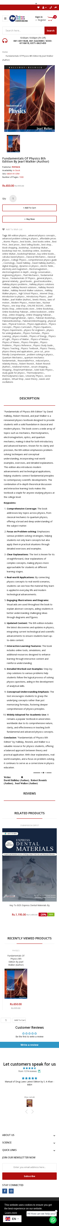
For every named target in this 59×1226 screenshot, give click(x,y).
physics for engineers (34, 330)
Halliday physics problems (14, 284)
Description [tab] (29, 398)
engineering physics (11, 275)
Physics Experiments (12, 330)
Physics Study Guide (43, 345)
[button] (27, 1111)
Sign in (39, 16)
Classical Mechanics (36, 256)
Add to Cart (30, 207)
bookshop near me (11, 250)
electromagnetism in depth (15, 272)
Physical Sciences (16, 323)
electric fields (46, 265)
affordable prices (48, 238)
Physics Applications (37, 323)
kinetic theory (39, 299)
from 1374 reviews (27, 1071)
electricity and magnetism (14, 269)
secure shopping (39, 366)
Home (5, 52)
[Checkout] (56, 7)
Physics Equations (42, 327)
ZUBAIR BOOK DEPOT (29, 825)
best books (25, 241)
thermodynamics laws (13, 375)
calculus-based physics (13, 256)
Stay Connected (12, 1185)
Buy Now (30, 219)
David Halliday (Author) (43, 262)
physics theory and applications (17, 351)
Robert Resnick (26, 363)
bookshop (24, 247)
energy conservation (40, 272)
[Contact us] (53, 1220)
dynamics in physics (29, 265)
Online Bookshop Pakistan (15, 311)
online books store (25, 308)
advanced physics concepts (41, 235)
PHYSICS (16, 167)
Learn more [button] (11, 1212)
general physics (44, 278)
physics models (20, 336)
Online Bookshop (44, 308)
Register (42, 19)
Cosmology (9, 262)
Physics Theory (47, 348)
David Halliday (23, 262)
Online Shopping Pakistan (38, 314)
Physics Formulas (31, 333)
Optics (31, 317)
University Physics (34, 375)
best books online (41, 241)
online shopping (16, 314)
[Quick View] (41, 871)
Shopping (6, 369)
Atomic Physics (10, 241)
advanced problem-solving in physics (20, 238)
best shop (46, 244)
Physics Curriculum (22, 327)
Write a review (29, 1045)
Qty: (4, 198)
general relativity (10, 281)
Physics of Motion (39, 339)
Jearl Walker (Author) (21, 299)
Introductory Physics (36, 296)
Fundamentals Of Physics (22, 278)
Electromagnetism (38, 269)
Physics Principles (29, 342)
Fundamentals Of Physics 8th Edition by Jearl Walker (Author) (15, 960)
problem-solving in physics (40, 354)
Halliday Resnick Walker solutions (27, 290)
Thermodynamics (35, 372)
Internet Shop (46, 293)
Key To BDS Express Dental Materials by (30, 905)
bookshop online (31, 250)
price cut (39, 351)
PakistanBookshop (11, 320)
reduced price (42, 360)
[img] (29, 1068)
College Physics (18, 259)
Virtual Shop (17, 378)
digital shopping (10, 265)
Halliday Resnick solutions (23, 287)
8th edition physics (17, 235)
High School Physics (28, 293)
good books (26, 281)
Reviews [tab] (29, 793)
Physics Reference (22, 345)
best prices (14, 244)
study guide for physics (13, 372)
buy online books (45, 253)
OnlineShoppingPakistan (14, 317)
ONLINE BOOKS (35, 305)
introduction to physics (13, 296)
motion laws (35, 302)
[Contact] (51, 7)
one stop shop (18, 305)
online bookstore (38, 311)
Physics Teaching (10, 348)
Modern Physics (19, 302)
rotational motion (20, 366)
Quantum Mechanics (12, 357)
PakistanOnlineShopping (34, 320)
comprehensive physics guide (42, 259)
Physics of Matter (20, 339)
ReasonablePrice (26, 360)
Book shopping (9, 247)
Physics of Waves (10, 342)
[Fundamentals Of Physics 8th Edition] (13, 143)
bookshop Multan (39, 247)
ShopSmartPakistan (22, 369)
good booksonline (42, 281)
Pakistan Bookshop (45, 317)
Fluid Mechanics (31, 275)
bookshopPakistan (26, 253)
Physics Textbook (29, 348)
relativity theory (9, 363)
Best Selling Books (30, 244)
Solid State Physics (43, 369)
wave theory (31, 378)
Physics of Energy (38, 336)
